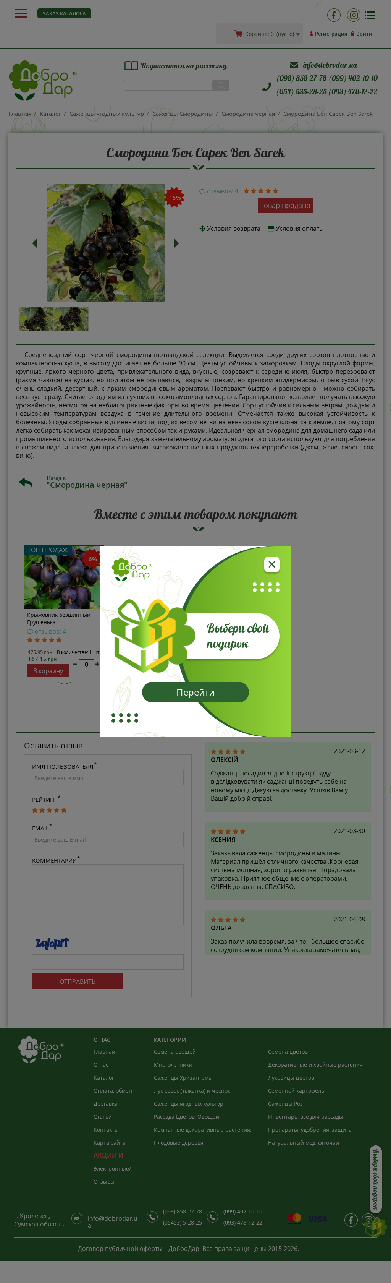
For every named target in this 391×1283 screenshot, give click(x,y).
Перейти (195, 692)
